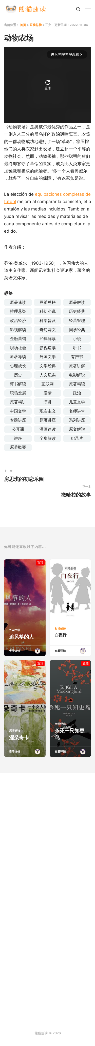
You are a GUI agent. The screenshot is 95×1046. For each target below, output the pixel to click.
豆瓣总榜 (36, 25)
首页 (23, 25)
